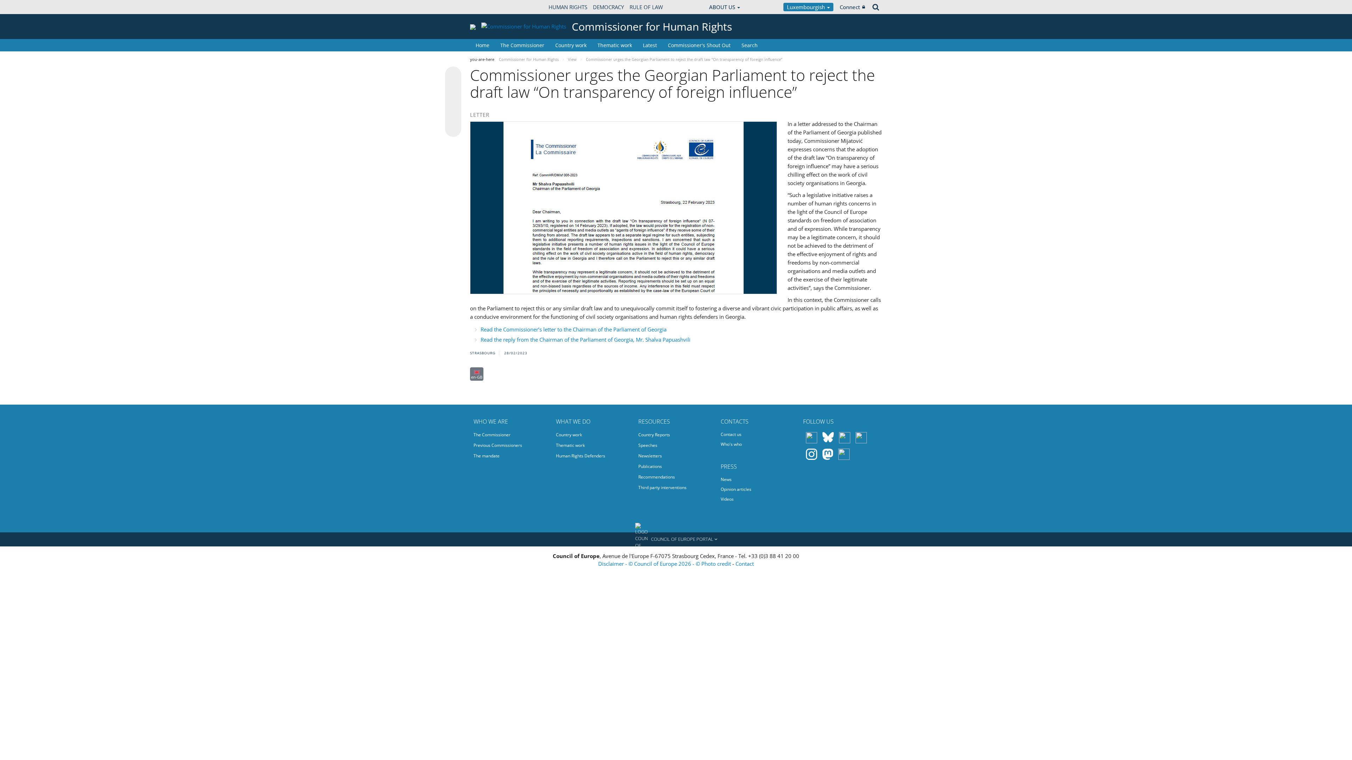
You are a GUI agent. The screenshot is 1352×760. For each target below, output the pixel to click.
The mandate (487, 456)
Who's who (731, 444)
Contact (745, 563)
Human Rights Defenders (580, 456)
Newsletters (650, 456)
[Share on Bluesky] (453, 75)
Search (749, 45)
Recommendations (656, 477)
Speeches (647, 445)
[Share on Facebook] (453, 102)
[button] (676, 539)
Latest (650, 45)
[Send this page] (453, 129)
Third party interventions (662, 487)
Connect (850, 7)
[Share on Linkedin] (453, 115)
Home (482, 45)
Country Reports (654, 435)
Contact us (731, 434)
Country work (571, 45)
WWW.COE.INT (487, 7)
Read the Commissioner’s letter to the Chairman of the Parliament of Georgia (573, 329)
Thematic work (614, 45)
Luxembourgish (806, 7)
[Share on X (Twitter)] (453, 88)
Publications (650, 466)
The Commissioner (522, 45)
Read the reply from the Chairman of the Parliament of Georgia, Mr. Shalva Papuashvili (585, 339)
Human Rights (568, 7)
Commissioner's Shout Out (699, 45)
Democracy (608, 7)
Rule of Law (646, 7)
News (726, 479)
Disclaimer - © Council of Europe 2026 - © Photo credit (665, 563)
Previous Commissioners (498, 445)
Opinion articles (736, 489)
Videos (727, 499)
